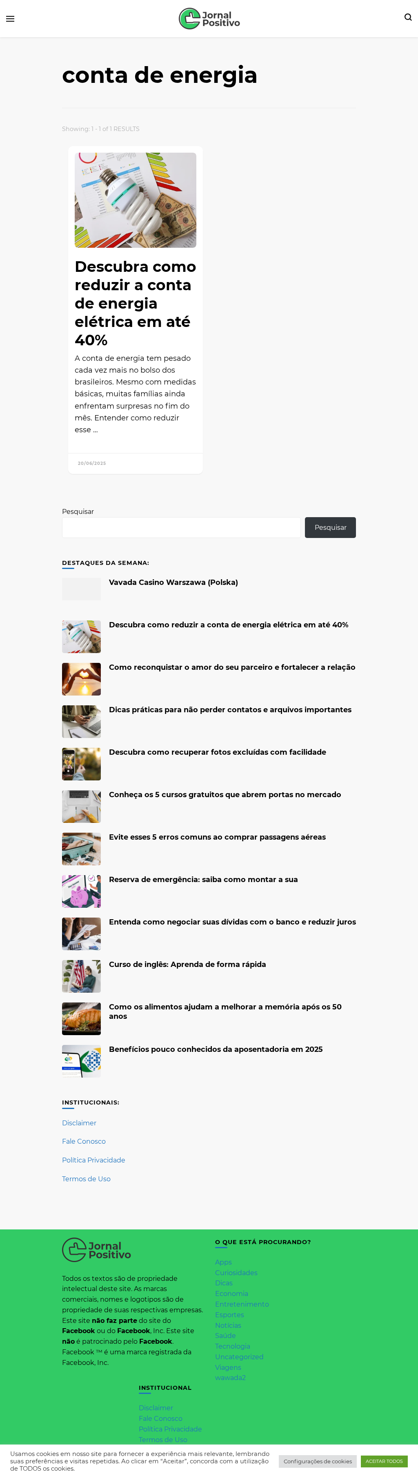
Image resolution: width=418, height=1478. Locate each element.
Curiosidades (236, 1273)
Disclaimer (79, 1123)
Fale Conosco (84, 1141)
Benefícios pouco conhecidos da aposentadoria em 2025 (216, 1049)
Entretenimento (242, 1304)
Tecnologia (232, 1346)
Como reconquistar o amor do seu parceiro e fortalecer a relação (232, 667)
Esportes (229, 1315)
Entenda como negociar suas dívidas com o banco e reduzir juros (232, 922)
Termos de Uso (86, 1179)
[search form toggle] (408, 19)
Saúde (225, 1336)
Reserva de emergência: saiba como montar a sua (203, 879)
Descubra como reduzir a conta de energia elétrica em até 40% (135, 303)
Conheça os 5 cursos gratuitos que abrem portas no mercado (225, 794)
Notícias (228, 1325)
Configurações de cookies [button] (318, 1461)
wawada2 (230, 1378)
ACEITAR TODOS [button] (384, 1461)
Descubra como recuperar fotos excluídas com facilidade (217, 752)
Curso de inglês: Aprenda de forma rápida (187, 964)
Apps (223, 1262)
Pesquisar (78, 512)
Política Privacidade (93, 1160)
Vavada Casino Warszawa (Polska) (173, 582)
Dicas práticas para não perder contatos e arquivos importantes (230, 709)
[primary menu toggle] (10, 19)
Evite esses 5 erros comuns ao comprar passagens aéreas (217, 837)
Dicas (224, 1283)
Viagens (228, 1367)
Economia (231, 1294)
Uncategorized (239, 1357)
